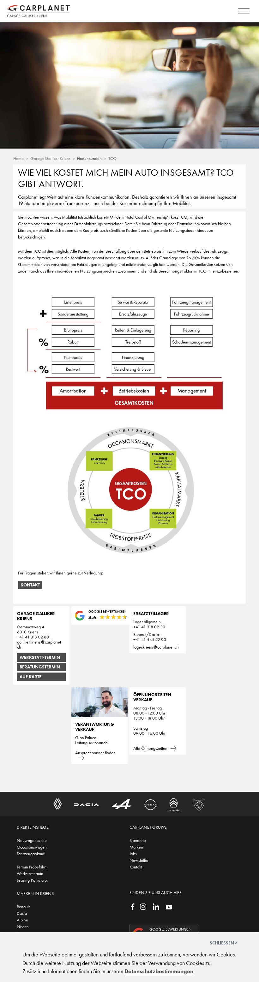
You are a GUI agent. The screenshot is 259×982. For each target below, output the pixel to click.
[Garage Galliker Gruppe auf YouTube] (169, 906)
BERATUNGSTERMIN (40, 667)
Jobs (133, 853)
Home (18, 158)
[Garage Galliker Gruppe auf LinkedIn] (156, 906)
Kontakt (30, 585)
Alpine (22, 920)
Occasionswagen (32, 847)
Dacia (22, 913)
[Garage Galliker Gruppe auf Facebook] (133, 906)
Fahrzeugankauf (30, 853)
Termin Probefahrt (31, 867)
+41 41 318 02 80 (33, 637)
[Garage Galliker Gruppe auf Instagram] (143, 906)
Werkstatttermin (30, 873)
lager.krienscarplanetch (156, 647)
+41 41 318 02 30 (149, 627)
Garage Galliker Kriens (50, 158)
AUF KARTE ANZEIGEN (30, 677)
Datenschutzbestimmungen (158, 971)
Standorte (138, 840)
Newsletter (139, 860)
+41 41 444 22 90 (149, 639)
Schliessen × (224, 943)
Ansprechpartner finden (95, 753)
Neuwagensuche (32, 840)
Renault (23, 906)
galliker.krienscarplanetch (39, 644)
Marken (136, 847)
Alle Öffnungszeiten (150, 748)
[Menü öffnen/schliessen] (244, 12)
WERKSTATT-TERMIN (40, 657)
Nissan (23, 926)
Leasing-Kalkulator (32, 880)
